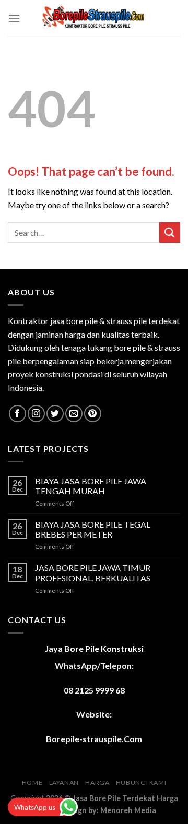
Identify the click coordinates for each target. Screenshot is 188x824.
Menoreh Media (128, 810)
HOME (32, 782)
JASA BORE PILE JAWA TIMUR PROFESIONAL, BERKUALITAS (92, 572)
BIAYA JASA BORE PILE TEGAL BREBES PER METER (92, 529)
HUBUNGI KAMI (141, 782)
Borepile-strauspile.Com (94, 739)
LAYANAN (64, 782)
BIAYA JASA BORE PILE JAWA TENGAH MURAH (90, 486)
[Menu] (14, 18)
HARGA (97, 782)
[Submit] (169, 232)
